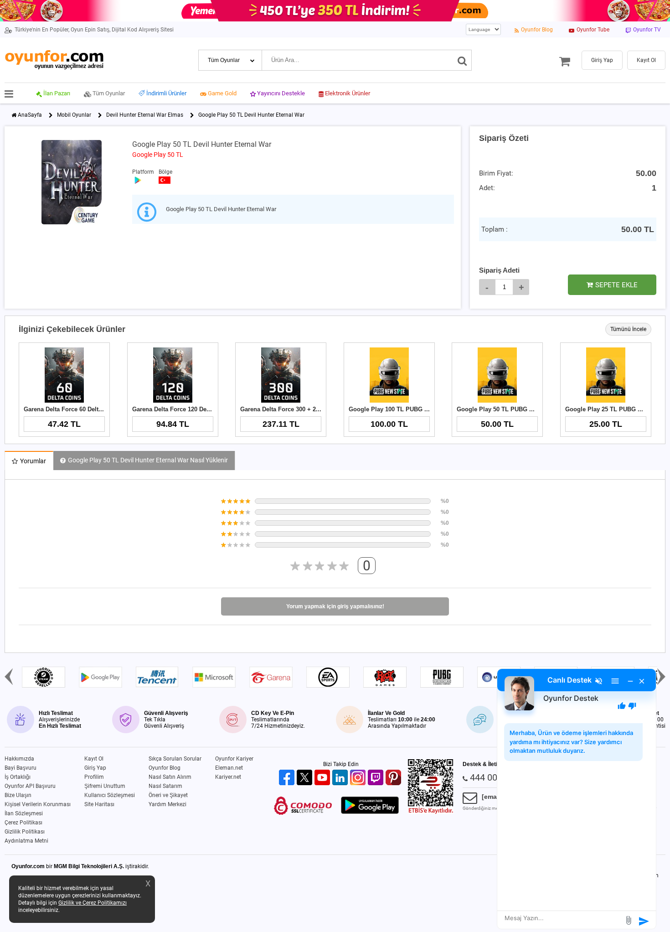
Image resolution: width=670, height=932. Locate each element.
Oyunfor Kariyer (234, 759)
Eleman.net (229, 768)
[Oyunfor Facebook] (288, 778)
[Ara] (462, 60)
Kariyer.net (228, 777)
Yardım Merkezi (167, 804)
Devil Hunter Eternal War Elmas (144, 115)
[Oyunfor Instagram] (359, 778)
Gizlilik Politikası (25, 831)
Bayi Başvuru (20, 768)
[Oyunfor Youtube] (323, 778)
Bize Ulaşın (18, 795)
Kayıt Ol (93, 759)
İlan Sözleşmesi (24, 813)
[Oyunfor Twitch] (377, 778)
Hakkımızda (19, 759)
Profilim (94, 777)
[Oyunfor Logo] (54, 60)
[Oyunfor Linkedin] (341, 778)
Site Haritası (99, 804)
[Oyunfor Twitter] (305, 778)
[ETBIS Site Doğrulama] (431, 812)
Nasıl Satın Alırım (170, 777)
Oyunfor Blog (164, 768)
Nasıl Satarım (165, 786)
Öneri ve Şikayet (168, 795)
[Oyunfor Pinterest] (394, 778)
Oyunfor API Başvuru (30, 786)
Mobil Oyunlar (74, 115)
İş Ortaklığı (18, 777)
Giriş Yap (95, 768)
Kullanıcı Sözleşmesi (109, 795)
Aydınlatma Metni (26, 841)
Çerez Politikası (23, 822)
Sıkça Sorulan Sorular (175, 759)
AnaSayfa (30, 115)
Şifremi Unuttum (104, 786)
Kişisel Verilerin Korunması (38, 804)
